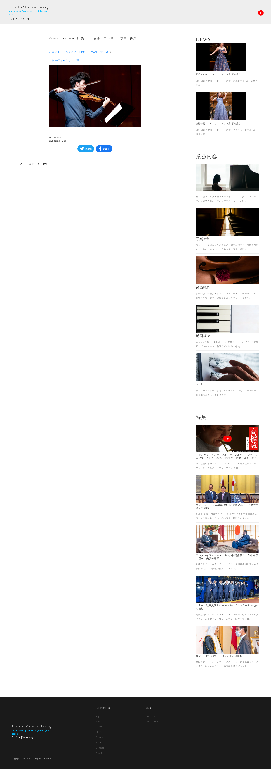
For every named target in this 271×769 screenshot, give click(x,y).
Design (99, 737)
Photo (99, 726)
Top (98, 716)
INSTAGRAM (152, 721)
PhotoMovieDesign (33, 726)
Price (98, 742)
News (99, 721)
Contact (100, 747)
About (99, 753)
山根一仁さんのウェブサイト (67, 60)
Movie (99, 732)
